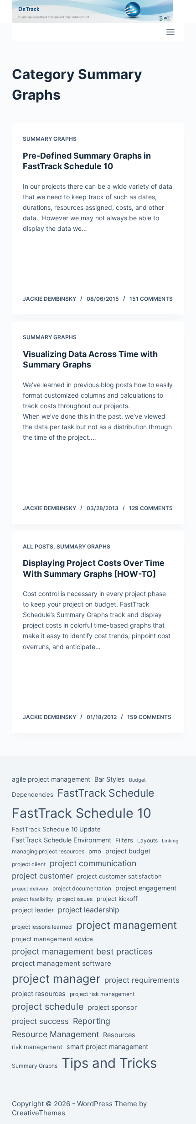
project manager (56, 978)
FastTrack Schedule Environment (61, 840)
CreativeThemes (38, 1112)
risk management (37, 1046)
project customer (42, 875)
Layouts (147, 840)
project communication (93, 863)
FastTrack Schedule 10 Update (56, 829)
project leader (33, 910)
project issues (75, 898)
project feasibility (32, 899)
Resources (119, 1035)
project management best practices (82, 951)
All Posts (38, 546)
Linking (170, 841)
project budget (127, 851)
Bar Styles (109, 779)
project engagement (145, 888)
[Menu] (170, 32)
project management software (61, 963)
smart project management (107, 1046)
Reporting (91, 1021)
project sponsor (112, 1007)
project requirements (142, 980)
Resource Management (55, 1034)
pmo (94, 851)
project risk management (102, 994)
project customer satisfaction (119, 876)
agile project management (51, 779)
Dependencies (32, 794)
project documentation (81, 888)
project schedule (48, 1006)
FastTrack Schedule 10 (81, 813)
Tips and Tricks (109, 1063)
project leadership (88, 910)
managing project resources (48, 851)
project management (126, 925)
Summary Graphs (50, 138)
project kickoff (117, 898)
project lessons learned (42, 926)
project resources (39, 993)
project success (40, 1021)
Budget (137, 780)
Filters (124, 840)
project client (29, 864)
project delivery (30, 889)
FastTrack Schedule (105, 793)
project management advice (52, 939)
